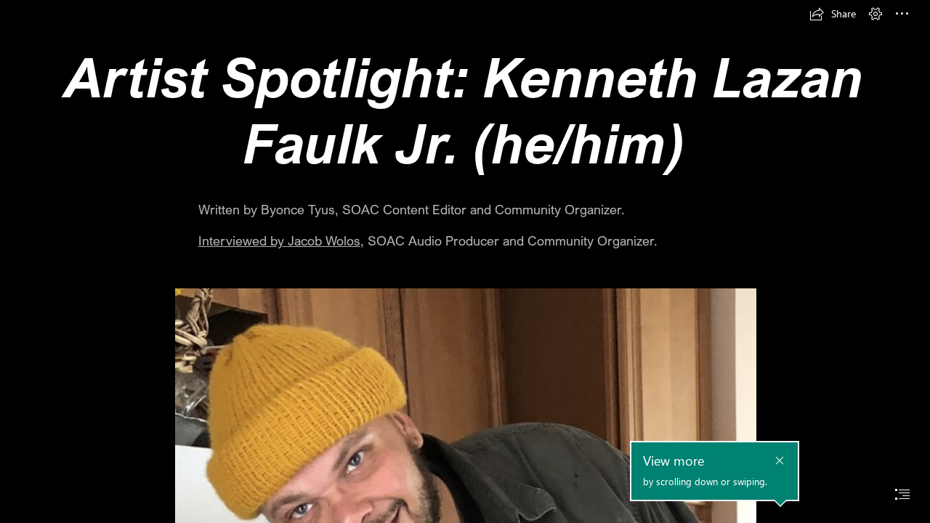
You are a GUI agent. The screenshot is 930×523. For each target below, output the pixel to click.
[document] (465, 261)
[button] (833, 14)
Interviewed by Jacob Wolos (279, 240)
